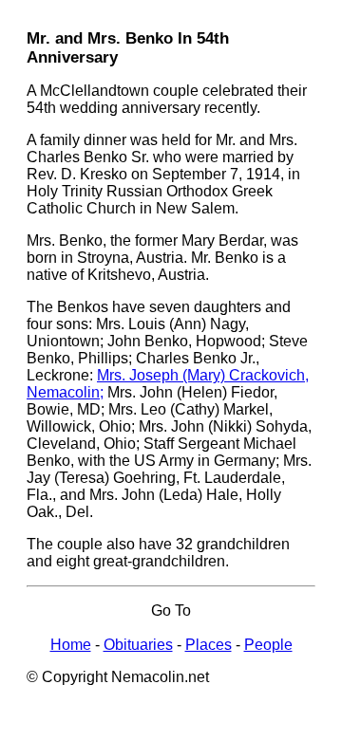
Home (70, 645)
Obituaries (138, 645)
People (268, 645)
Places (208, 645)
